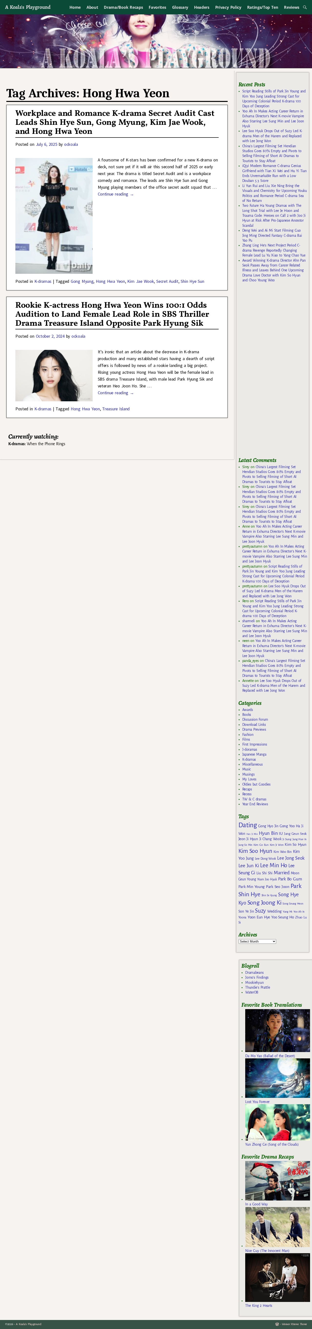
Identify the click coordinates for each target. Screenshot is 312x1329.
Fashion (248, 735)
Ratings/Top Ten (262, 7)
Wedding (274, 911)
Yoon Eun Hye (259, 917)
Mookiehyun (254, 982)
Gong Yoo (287, 826)
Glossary (180, 7)
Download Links (254, 725)
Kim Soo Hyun (255, 851)
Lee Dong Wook (265, 858)
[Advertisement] (275, 372)
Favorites (157, 7)
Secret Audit (167, 281)
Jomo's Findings (257, 977)
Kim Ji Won (277, 845)
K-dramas (42, 281)
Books (246, 715)
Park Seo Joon (277, 887)
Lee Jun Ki (248, 865)
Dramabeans (254, 973)
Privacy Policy (228, 7)
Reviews (291, 7)
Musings (248, 774)
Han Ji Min (252, 834)
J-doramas (249, 749)
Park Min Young (251, 887)
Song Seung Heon (293, 903)
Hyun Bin (268, 833)
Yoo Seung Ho (282, 917)
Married (282, 872)
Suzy (260, 911)
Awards (247, 710)
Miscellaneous (252, 764)
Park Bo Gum (290, 879)
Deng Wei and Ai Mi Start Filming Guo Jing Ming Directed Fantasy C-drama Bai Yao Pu (272, 235)
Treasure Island (116, 409)
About (92, 7)
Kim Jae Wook (140, 281)
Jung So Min (245, 844)
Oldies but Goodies (256, 784)
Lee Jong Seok (290, 858)
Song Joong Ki (264, 902)
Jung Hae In (299, 839)
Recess (247, 794)
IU (281, 833)
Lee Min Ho (273, 865)
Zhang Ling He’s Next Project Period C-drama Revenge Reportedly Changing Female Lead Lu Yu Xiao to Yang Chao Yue (273, 250)
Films (246, 739)
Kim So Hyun (295, 844)
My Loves (249, 779)
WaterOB (251, 992)
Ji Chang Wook (270, 839)
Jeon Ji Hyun (248, 839)
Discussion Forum (255, 719)
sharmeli (248, 621)
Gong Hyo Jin (268, 826)
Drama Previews (254, 729)
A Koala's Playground (27, 6)
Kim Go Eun (261, 845)
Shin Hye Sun (192, 281)
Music (246, 769)
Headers (201, 7)
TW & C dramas (254, 799)
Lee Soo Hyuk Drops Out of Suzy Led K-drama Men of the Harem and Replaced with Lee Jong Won (272, 136)
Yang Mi (287, 911)
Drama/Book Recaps (123, 7)
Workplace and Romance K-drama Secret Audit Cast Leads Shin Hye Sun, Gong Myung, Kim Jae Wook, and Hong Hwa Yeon (114, 123)
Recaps (247, 789)
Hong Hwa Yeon (110, 281)
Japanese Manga (254, 754)
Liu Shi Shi (264, 873)
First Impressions (254, 744)
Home (75, 7)
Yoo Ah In (298, 911)
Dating (247, 825)
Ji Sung (287, 839)
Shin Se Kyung (269, 895)
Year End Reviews (255, 804)
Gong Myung (82, 281)
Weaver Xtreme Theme (294, 1324)
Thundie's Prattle (257, 987)
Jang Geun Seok (295, 834)
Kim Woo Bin (282, 852)
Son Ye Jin (246, 911)
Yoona (242, 917)
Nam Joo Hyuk (267, 879)
